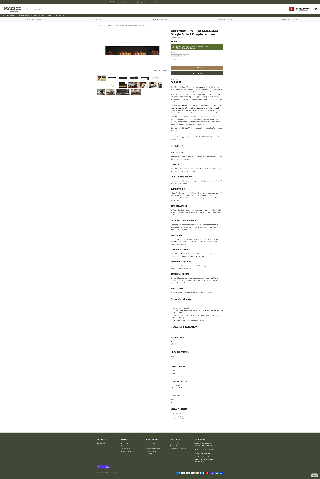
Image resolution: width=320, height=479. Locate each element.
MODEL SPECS (178, 414)
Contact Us (107, 2)
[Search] (291, 9)
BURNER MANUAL (179, 419)
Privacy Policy (138, 2)
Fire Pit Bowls (150, 443)
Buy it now (197, 73)
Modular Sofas (151, 451)
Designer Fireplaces (153, 448)
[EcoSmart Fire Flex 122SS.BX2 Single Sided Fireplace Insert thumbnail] (101, 77)
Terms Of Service (157, 2)
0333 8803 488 (303, 10)
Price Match (128, 2)
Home (99, 25)
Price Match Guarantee (178, 448)
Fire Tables (149, 454)
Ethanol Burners (151, 446)
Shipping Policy (175, 443)
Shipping (147, 2)
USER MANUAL (178, 416)
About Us (99, 2)
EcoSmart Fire (179, 38)
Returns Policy (117, 2)
